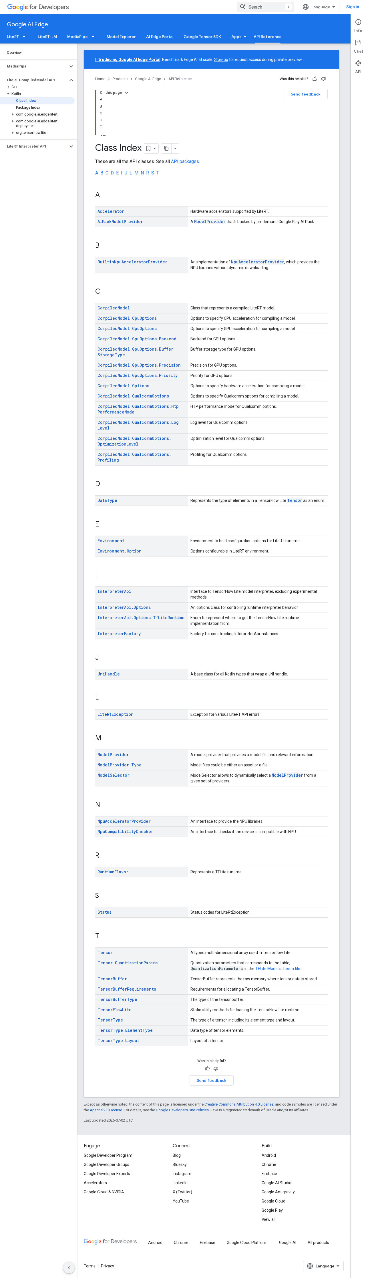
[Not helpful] (323, 79)
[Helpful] (315, 79)
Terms (90, 1266)
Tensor (294, 500)
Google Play (272, 1210)
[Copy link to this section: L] (104, 698)
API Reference (268, 36)
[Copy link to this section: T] (105, 936)
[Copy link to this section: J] (104, 658)
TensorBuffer (112, 978)
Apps (236, 36)
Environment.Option (120, 551)
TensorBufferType (117, 999)
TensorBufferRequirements (127, 989)
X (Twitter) (182, 1192)
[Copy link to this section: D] (106, 484)
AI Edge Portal (159, 36)
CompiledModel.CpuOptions (127, 318)
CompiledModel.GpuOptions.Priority (138, 375)
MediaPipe (77, 36)
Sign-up (221, 59)
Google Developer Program (108, 1155)
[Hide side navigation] (69, 1267)
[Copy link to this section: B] (105, 246)
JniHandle (109, 674)
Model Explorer (121, 36)
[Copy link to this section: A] (105, 195)
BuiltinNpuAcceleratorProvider (132, 262)
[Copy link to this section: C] (106, 292)
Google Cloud (273, 1201)
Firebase (269, 1173)
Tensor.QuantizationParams (128, 962)
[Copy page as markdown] (166, 148)
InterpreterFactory (119, 633)
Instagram (182, 1173)
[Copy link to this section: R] (105, 855)
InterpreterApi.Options (124, 607)
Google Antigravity (278, 1192)
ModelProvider (210, 221)
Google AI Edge (27, 24)
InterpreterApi (114, 591)
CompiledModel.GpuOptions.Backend (137, 338)
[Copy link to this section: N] (106, 805)
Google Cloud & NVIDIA (104, 1192)
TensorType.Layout (118, 1040)
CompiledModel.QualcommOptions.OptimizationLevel (134, 441)
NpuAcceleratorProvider (257, 262)
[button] (34, 66)
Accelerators (95, 1182)
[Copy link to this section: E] (104, 524)
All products (318, 1242)
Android (269, 1155)
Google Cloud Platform (247, 1242)
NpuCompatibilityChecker (125, 831)
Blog (177, 1155)
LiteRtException (116, 714)
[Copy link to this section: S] (104, 896)
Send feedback (306, 94)
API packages (185, 161)
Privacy (107, 1266)
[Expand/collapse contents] (126, 92)
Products (120, 79)
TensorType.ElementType (125, 1030)
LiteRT (13, 36)
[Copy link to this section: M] (107, 738)
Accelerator (111, 211)
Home (100, 79)
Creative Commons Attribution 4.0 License (238, 1104)
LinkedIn (180, 1182)
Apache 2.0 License (106, 1110)
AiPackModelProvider (120, 221)
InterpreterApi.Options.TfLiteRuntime (141, 617)
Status (105, 912)
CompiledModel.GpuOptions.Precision (139, 365)
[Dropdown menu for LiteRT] (26, 36)
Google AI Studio (276, 1182)
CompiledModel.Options (123, 385)
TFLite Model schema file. (278, 968)
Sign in (352, 7)
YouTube (181, 1201)
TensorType (110, 1020)
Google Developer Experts (107, 1173)
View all (268, 1219)
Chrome (269, 1164)
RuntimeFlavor (113, 871)
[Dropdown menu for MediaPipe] (95, 36)
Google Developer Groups (106, 1164)
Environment (111, 540)
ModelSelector (114, 775)
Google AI (287, 1242)
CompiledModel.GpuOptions (127, 328)
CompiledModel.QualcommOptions (133, 396)
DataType (107, 500)
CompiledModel (114, 308)
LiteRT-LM (47, 36)
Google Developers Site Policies (182, 1110)
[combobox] (265, 7)
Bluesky (180, 1164)
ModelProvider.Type (120, 765)
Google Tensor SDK (202, 36)
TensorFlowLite (115, 1009)
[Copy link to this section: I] (102, 575)
